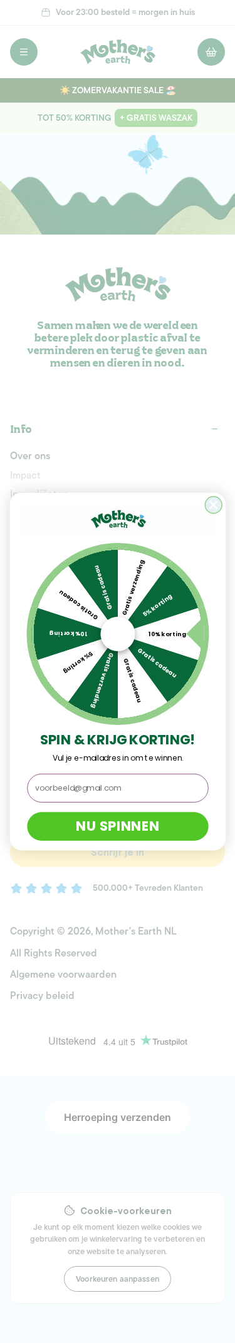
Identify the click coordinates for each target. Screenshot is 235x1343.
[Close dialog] (213, 505)
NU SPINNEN (117, 826)
